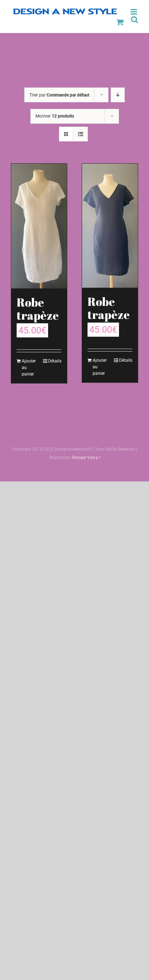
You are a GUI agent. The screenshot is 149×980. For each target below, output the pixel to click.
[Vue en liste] (80, 134)
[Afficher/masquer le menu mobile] (134, 12)
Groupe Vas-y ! (86, 457)
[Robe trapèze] (39, 226)
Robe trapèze (38, 308)
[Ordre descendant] (118, 94)
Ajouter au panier (29, 367)
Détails (54, 361)
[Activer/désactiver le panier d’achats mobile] (120, 22)
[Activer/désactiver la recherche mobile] (134, 19)
